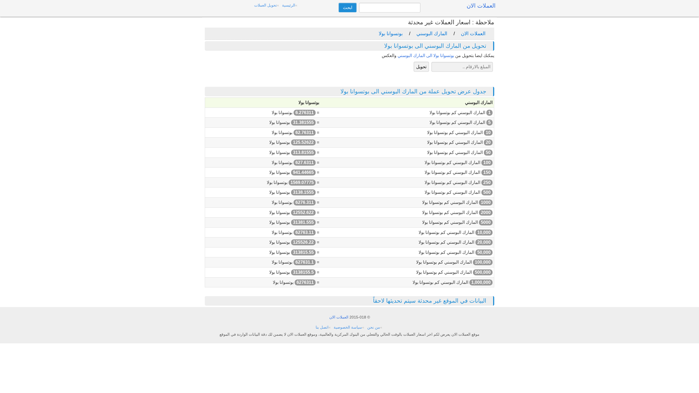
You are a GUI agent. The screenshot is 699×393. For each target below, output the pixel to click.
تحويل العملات (265, 5)
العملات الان (473, 33)
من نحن (373, 327)
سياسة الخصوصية (348, 327)
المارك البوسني (431, 33)
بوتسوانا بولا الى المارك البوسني (426, 55)
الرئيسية (288, 5)
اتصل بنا (322, 327)
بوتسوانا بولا (391, 33)
